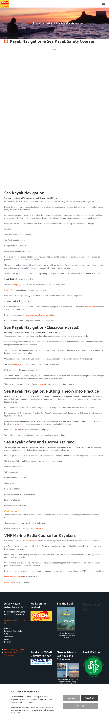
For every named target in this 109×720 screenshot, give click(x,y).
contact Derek (90, 306)
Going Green (9, 655)
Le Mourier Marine (29, 540)
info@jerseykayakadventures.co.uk (15, 621)
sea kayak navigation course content (40, 315)
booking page (16, 284)
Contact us (8, 582)
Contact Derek (9, 290)
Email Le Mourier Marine (13, 576)
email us (39, 528)
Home (29, 23)
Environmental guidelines (14, 649)
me (15, 429)
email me (41, 384)
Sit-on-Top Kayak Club (12, 652)
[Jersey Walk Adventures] (42, 616)
